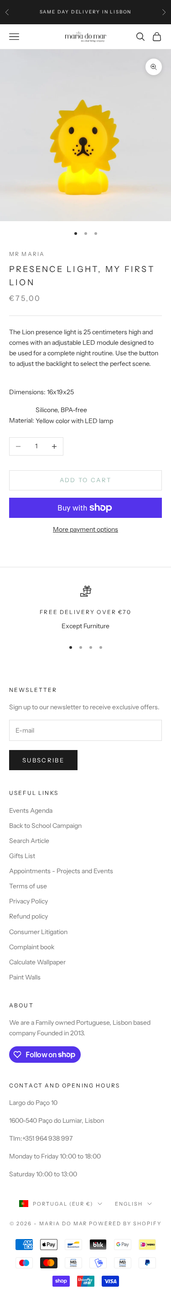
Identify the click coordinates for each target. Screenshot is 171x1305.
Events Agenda (30, 810)
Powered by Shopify (125, 1223)
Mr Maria (27, 253)
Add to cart (86, 480)
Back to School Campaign (45, 825)
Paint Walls (25, 977)
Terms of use (28, 886)
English (129, 1204)
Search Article (29, 841)
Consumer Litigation (38, 932)
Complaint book (31, 947)
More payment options (85, 529)
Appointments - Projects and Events (61, 871)
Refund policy (28, 916)
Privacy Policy (28, 901)
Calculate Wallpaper (37, 962)
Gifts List (22, 856)
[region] (85, 608)
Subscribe (43, 760)
